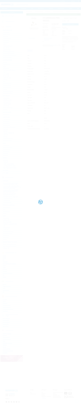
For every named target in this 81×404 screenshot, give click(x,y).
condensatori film (6, 200)
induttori (4, 213)
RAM (4, 81)
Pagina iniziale (4, 8)
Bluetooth (5, 335)
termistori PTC (6, 237)
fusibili (4, 267)
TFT (3, 292)
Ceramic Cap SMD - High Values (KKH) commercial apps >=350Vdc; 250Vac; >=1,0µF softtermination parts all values (12, 187)
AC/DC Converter (6, 34)
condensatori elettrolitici (8, 198)
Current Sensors (6, 145)
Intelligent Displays (7, 286)
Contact (70, 8)
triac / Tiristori (5, 172)
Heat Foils (5, 269)
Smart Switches (6, 47)
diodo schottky (6, 105)
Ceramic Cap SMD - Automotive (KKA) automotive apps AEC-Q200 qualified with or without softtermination (10, 191)
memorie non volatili (7, 77)
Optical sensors (6, 121)
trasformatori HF (6, 211)
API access (43, 393)
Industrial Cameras (7, 307)
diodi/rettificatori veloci (7, 100)
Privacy (54, 393)
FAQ (42, 392)
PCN (32, 8)
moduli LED (5, 134)
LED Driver (5, 136)
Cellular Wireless (6, 337)
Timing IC (5, 89)
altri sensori (5, 155)
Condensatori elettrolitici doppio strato (10, 196)
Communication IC (7, 64)
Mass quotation (41, 8)
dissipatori (5, 271)
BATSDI (4, 256)
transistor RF (5, 162)
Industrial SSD (6, 324)
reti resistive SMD (6, 227)
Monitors (4, 284)
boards (4, 301)
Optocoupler (5, 129)
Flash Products (6, 320)
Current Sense (6, 218)
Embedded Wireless (7, 339)
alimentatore (5, 311)
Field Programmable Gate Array (9, 70)
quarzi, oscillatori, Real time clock (9, 246)
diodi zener (5, 109)
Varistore (5, 239)
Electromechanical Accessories (9, 263)
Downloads (51, 8)
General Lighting (6, 125)
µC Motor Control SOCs (8, 93)
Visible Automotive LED (8, 138)
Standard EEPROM (7, 85)
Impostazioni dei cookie (57, 397)
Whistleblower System (57, 396)
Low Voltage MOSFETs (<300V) (9, 165)
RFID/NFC (5, 345)
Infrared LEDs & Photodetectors (9, 127)
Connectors (5, 261)
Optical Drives (6, 326)
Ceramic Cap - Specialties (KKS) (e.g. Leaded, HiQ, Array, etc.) (9, 194)
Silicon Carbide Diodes (7, 107)
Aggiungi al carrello (70, 24)
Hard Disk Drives (6, 322)
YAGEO (53, 26)
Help (78, 8)
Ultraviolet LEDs (6, 123)
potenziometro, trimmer (7, 233)
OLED (4, 288)
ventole (4, 265)
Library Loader (53, 45)
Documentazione (61, 8)
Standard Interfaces (7, 87)
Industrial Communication (8, 309)
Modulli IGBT (5, 160)
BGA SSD (5, 62)
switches (4, 277)
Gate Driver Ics (6, 40)
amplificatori (5, 36)
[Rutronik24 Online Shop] (7, 4)
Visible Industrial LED (7, 140)
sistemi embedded (6, 305)
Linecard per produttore (9, 21)
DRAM (4, 66)
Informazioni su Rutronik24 (46, 396)
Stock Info (64, 27)
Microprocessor (6, 75)
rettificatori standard (7, 103)
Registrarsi (44, 398)
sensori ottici (5, 153)
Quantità (64, 20)
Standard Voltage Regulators (9, 53)
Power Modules (6, 114)
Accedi (43, 397)
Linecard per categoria (9, 15)
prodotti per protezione (7, 273)
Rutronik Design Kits (7, 83)
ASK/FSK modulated (7, 333)
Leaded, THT (5, 229)
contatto (42, 394)
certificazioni (55, 394)
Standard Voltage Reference (8, 51)
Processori (5, 303)
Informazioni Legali (56, 395)
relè (3, 275)
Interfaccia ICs (6, 42)
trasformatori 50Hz (6, 207)
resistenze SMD (6, 220)
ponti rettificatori (6, 98)
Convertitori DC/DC (7, 38)
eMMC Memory (6, 68)
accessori (5, 299)
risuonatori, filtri (6, 248)
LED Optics (5, 131)
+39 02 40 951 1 (33, 393)
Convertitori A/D (6, 32)
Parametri (30, 50)
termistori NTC (6, 235)
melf (4, 225)
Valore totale (63, 34)
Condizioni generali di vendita (58, 392)
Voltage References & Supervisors (10, 55)
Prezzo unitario (63, 31)
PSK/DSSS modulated (7, 343)
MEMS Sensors (6, 151)
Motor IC (5, 44)
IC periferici (5, 79)
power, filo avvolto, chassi (8, 231)
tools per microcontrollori (8, 91)
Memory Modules (6, 318)
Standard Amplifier (6, 49)
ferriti (4, 209)
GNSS (4, 341)
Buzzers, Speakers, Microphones (9, 244)
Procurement (23, 8)
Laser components (6, 119)
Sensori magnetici (6, 149)
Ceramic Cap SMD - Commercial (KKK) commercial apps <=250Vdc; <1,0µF (11, 184)
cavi (3, 259)
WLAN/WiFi (5, 352)
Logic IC (5, 72)
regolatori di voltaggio (7, 57)
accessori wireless (6, 349)
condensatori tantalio (7, 202)
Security (4, 347)
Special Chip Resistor (7, 222)
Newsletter (43, 395)
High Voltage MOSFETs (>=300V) (9, 167)
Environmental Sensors (7, 147)
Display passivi (6, 290)
